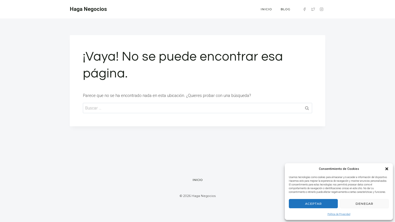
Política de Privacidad (339, 214)
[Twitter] (313, 9)
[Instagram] (321, 9)
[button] (387, 169)
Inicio (266, 9)
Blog (285, 9)
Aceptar (313, 204)
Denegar (364, 204)
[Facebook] (304, 9)
